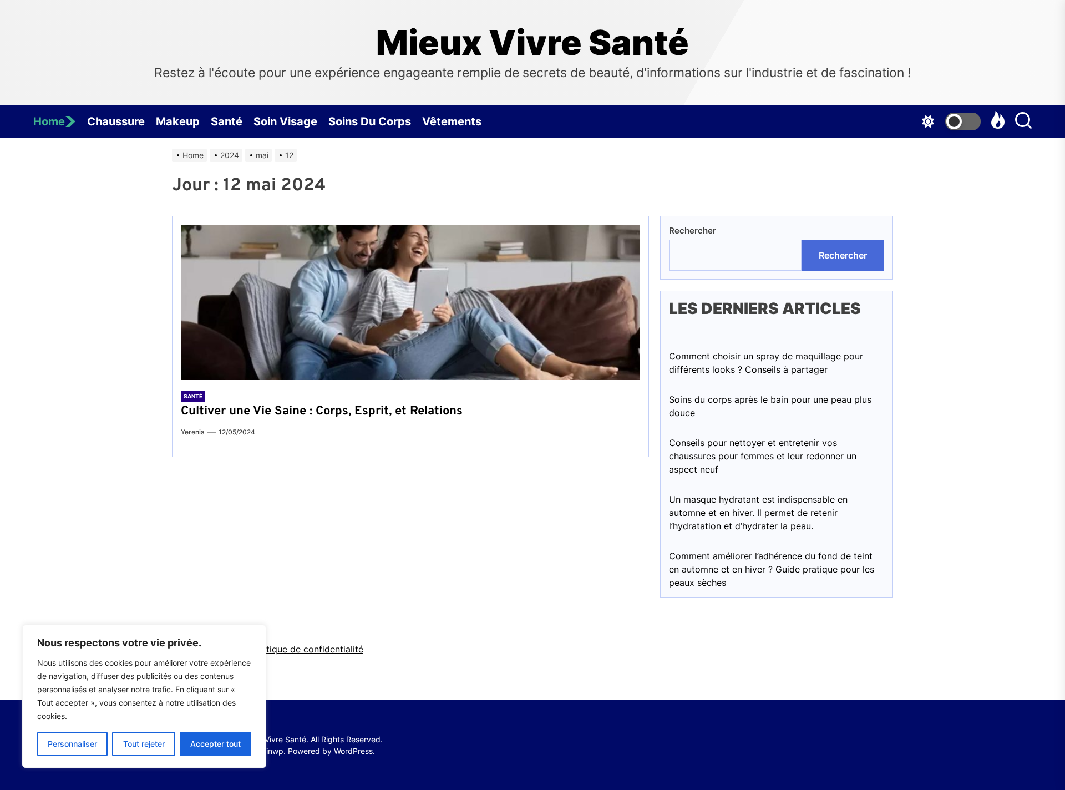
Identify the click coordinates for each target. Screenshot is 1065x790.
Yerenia (193, 432)
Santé (226, 121)
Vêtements (451, 121)
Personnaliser (72, 743)
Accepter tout (215, 743)
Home (49, 121)
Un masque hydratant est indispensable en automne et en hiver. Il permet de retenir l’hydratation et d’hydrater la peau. (758, 512)
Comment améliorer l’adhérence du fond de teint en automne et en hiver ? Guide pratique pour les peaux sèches (771, 569)
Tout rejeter (144, 743)
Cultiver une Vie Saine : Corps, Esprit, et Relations (322, 411)
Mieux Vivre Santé (532, 42)
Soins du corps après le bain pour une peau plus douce (770, 406)
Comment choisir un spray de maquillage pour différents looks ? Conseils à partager (766, 363)
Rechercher (692, 230)
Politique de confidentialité (307, 649)
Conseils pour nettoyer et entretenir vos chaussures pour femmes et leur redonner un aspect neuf (762, 456)
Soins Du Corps (369, 121)
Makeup (178, 121)
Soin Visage (285, 121)
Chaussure (116, 121)
